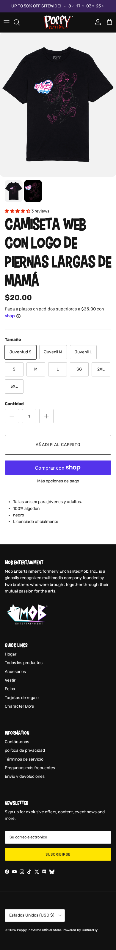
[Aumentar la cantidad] (46, 416)
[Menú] (6, 22)
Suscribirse (58, 854)
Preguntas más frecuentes (30, 767)
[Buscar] (19, 22)
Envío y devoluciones (25, 776)
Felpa (10, 688)
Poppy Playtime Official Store (39, 930)
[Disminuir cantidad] (12, 416)
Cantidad (14, 403)
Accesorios (15, 671)
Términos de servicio (24, 759)
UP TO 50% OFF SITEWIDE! (36, 6)
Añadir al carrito (58, 444)
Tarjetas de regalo (22, 697)
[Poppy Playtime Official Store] (58, 22)
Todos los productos (24, 662)
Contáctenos (17, 741)
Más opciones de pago (58, 481)
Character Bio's (19, 706)
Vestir (10, 680)
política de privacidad (25, 750)
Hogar (10, 654)
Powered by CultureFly (80, 930)
